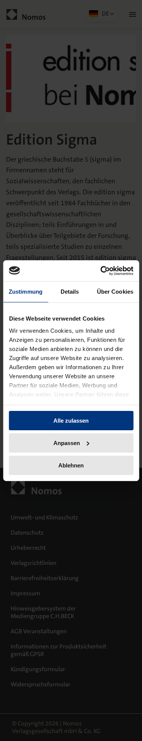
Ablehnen (71, 465)
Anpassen (66, 443)
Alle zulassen (71, 420)
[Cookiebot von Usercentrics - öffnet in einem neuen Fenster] (101, 270)
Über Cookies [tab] (115, 291)
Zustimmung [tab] (25, 291)
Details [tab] (70, 291)
